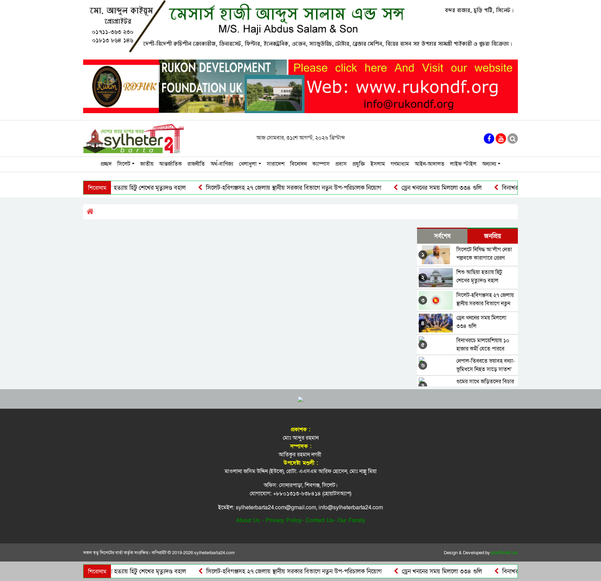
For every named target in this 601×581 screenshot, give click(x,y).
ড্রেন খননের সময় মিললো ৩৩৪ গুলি (425, 188)
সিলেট (123, 164)
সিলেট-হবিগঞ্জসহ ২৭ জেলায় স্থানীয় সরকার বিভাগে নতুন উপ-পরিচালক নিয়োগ (277, 188)
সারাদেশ (276, 164)
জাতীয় (146, 164)
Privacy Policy (284, 520)
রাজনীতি (196, 164)
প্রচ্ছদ (106, 164)
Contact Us (319, 520)
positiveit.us (504, 553)
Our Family (351, 520)
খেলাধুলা (248, 164)
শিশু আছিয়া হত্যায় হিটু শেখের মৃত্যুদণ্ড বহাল (119, 188)
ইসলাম (377, 164)
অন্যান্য (489, 164)
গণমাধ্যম (400, 164)
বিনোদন (298, 164)
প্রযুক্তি (358, 164)
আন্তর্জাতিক (170, 164)
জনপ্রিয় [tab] (492, 236)
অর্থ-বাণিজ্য (221, 164)
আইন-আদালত (429, 164)
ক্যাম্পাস (321, 164)
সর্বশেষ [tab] (442, 236)
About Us (248, 520)
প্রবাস (341, 164)
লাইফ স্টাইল (463, 164)
